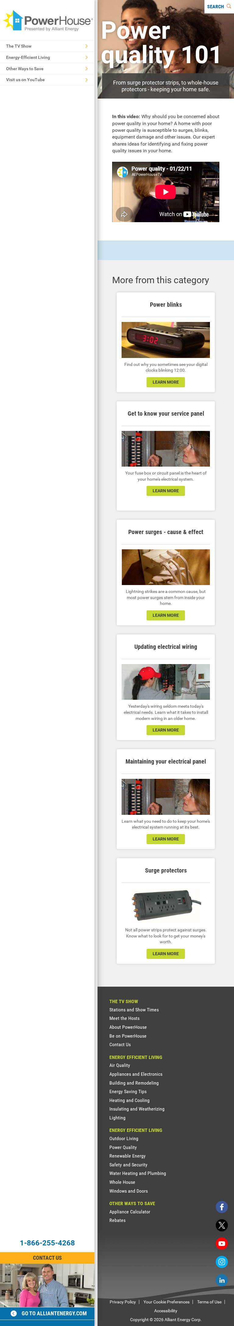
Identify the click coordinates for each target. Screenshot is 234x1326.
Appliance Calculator (129, 1212)
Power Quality (123, 1147)
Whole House (122, 1182)
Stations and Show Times (134, 1010)
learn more (166, 382)
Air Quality (119, 1065)
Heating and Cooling (129, 1100)
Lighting (117, 1118)
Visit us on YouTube (25, 79)
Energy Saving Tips (128, 1091)
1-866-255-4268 (47, 1243)
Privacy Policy (123, 1301)
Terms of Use (209, 1301)
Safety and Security (128, 1165)
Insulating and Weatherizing (137, 1109)
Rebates (117, 1220)
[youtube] (222, 1243)
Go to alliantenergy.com (54, 1313)
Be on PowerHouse (128, 1036)
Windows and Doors (128, 1191)
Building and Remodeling (134, 1083)
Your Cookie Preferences (167, 1301)
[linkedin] (222, 1280)
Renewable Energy (127, 1156)
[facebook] (222, 1207)
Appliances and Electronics (135, 1074)
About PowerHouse (128, 1027)
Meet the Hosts (124, 1018)
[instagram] (222, 1262)
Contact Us (47, 1258)
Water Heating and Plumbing (137, 1173)
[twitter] (222, 1225)
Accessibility (165, 1310)
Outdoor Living (123, 1138)
